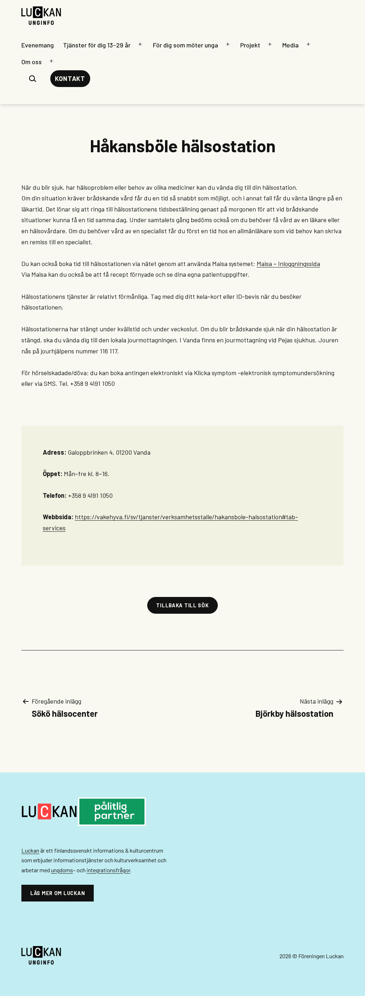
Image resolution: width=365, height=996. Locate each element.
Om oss (31, 62)
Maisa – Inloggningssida (288, 263)
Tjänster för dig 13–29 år (96, 45)
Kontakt (70, 78)
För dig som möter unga (185, 45)
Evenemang (37, 45)
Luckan (30, 850)
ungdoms (62, 870)
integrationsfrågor (108, 870)
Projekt (250, 45)
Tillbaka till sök (182, 605)
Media (290, 45)
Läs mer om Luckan (57, 893)
